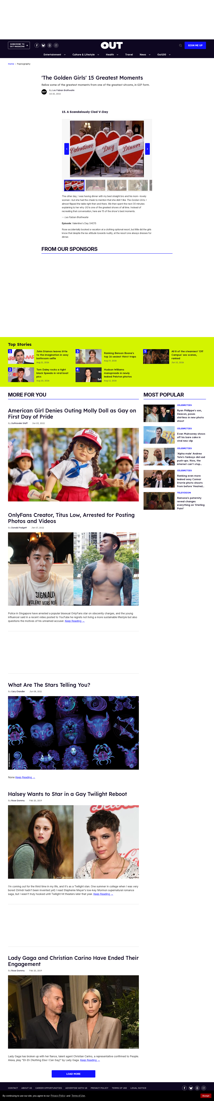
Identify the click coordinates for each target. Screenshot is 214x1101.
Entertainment (52, 54)
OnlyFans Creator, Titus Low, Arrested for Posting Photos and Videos (71, 518)
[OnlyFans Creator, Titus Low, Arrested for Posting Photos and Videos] (73, 568)
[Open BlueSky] (43, 45)
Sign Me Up (195, 45)
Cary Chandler (18, 691)
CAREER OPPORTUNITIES (48, 1088)
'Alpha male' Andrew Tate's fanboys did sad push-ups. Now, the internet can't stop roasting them (191, 460)
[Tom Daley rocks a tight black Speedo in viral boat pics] (21, 374)
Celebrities (184, 405)
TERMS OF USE (119, 1088)
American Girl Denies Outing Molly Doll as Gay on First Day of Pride (72, 413)
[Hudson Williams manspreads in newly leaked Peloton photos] (89, 374)
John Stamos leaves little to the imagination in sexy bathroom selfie (52, 355)
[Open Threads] (49, 45)
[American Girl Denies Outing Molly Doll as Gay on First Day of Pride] (73, 464)
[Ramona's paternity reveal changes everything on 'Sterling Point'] (159, 500)
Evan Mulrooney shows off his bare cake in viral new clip (191, 437)
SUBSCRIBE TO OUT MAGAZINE (17, 45)
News (143, 54)
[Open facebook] (37, 45)
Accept (205, 1096)
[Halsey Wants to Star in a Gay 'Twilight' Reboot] (73, 841)
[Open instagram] (56, 45)
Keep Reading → (75, 620)
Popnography (23, 64)
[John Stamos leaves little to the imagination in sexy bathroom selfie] (21, 356)
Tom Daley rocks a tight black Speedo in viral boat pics (52, 373)
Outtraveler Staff (19, 423)
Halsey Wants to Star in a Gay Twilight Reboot (67, 794)
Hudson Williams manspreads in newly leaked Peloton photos (118, 373)
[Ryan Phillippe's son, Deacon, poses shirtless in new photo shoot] (159, 413)
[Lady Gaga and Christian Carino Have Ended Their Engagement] (73, 1011)
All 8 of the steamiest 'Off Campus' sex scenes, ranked (187, 355)
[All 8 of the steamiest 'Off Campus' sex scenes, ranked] (156, 356)
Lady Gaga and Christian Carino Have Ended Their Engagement (73, 961)
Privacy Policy (58, 1096)
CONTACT (13, 1088)
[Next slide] (147, 149)
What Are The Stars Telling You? (49, 685)
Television (184, 493)
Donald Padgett (19, 528)
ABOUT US (26, 1088)
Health (110, 54)
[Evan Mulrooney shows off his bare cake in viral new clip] (159, 434)
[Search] (180, 45)
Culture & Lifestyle (83, 54)
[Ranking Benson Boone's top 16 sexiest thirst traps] (89, 356)
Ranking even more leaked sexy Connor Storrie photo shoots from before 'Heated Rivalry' (190, 482)
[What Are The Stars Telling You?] (73, 732)
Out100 (161, 54)
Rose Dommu (18, 800)
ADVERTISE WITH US (76, 1088)
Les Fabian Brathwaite (63, 90)
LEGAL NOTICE (138, 1088)
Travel (129, 54)
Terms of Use (78, 1096)
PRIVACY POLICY (99, 1088)
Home (11, 64)
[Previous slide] (66, 149)
